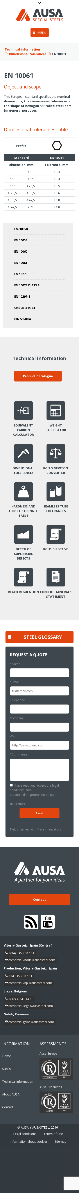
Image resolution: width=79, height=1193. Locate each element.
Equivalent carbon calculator (23, 430)
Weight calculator (55, 427)
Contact (39, 899)
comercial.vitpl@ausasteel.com (30, 983)
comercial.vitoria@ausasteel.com (31, 960)
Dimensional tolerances (28, 54)
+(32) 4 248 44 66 (20, 999)
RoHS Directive (55, 549)
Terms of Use (53, 1134)
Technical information (22, 49)
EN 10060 (20, 251)
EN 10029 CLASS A (27, 285)
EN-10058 (21, 229)
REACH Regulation (23, 592)
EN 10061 (20, 263)
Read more (18, 804)
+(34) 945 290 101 (21, 953)
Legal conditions (24, 1134)
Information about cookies (29, 1141)
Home (6, 1056)
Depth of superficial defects (23, 553)
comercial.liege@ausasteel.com (30, 1006)
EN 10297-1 (22, 296)
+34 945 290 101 (20, 976)
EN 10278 (20, 274)
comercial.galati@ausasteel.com (31, 1022)
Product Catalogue (38, 376)
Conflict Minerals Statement (56, 594)
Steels (6, 1069)
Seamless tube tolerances (55, 508)
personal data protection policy (32, 795)
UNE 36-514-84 (24, 308)
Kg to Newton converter (55, 470)
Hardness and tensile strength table (23, 511)
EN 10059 (20, 240)
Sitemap (60, 1141)
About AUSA (11, 1094)
